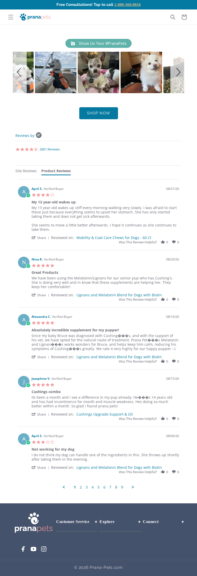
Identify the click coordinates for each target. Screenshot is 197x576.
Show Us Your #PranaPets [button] (102, 43)
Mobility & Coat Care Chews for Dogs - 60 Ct (113, 237)
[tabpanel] (98, 334)
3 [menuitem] (87, 487)
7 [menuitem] (110, 487)
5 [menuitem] (98, 487)
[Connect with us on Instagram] (44, 550)
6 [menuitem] (104, 487)
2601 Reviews (50, 149)
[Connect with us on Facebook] (23, 550)
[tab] (26, 172)
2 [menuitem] (81, 487)
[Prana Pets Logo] (35, 17)
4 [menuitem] (93, 487)
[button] (10, 17)
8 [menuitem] (116, 487)
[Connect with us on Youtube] (33, 550)
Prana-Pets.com (106, 567)
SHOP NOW (98, 113)
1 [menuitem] (75, 487)
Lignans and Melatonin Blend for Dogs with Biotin (119, 294)
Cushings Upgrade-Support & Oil (104, 414)
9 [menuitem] (122, 487)
